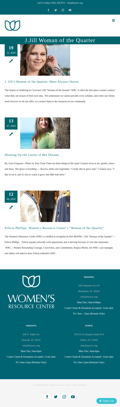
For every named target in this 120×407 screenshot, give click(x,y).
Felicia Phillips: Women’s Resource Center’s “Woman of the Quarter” (54, 228)
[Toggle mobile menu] (113, 20)
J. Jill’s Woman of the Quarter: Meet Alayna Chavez (42, 81)
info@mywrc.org (75, 3)
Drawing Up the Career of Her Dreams (32, 154)
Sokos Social (78, 385)
